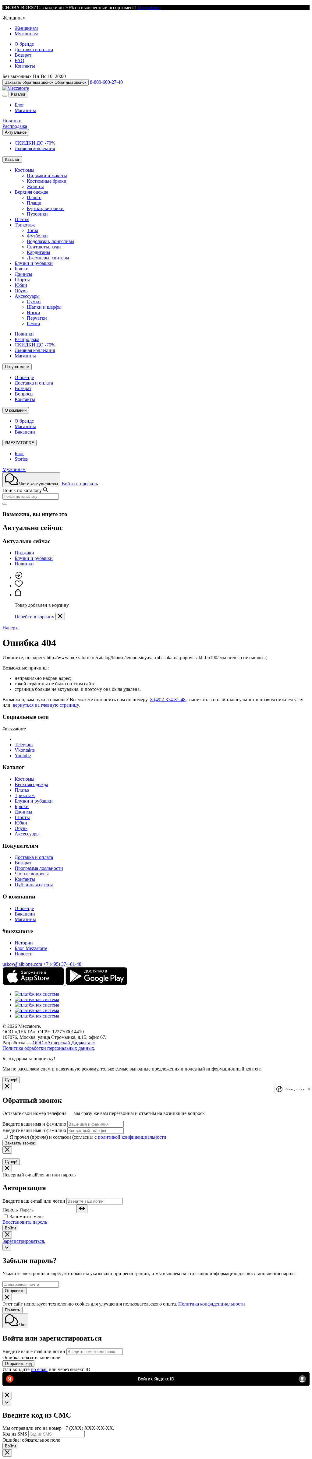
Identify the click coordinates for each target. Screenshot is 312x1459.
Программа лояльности (39, 868)
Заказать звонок (20, 1143)
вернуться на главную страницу (46, 705)
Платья (22, 219)
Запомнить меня (27, 1216)
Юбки (21, 285)
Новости (24, 953)
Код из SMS (14, 1433)
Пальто (34, 197)
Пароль (10, 1209)
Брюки (22, 268)
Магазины (25, 110)
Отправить (14, 1290)
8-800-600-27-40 (106, 82)
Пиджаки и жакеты (47, 175)
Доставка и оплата (34, 49)
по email (39, 1369)
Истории (24, 942)
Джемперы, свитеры (48, 257)
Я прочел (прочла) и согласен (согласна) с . (89, 1137)
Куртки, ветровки (45, 208)
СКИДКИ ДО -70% (35, 143)
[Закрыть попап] (60, 616)
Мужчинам (26, 33)
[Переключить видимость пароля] (81, 1208)
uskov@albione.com (22, 964)
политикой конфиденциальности (132, 1137)
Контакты (25, 66)
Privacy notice (294, 1089)
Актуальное (16, 132)
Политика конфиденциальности (211, 1303)
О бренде (24, 44)
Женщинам (26, 28)
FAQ (19, 60)
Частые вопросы (32, 873)
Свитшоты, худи (44, 246)
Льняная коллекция (35, 148)
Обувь (21, 290)
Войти (10, 1228)
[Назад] (6, 1247)
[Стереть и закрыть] (4, 504)
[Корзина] (18, 594)
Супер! (11, 1080)
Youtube (23, 755)
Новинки (12, 120)
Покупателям (17, 366)
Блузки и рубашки (34, 263)
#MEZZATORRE (19, 443)
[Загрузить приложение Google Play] (96, 983)
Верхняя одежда (31, 192)
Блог (19, 104)
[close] (309, 1089)
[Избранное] (19, 585)
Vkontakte (25, 750)
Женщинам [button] (14, 17)
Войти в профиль (80, 483)
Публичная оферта (34, 884)
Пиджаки (24, 552)
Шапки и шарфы (44, 307)
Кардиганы (38, 252)
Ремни (33, 323)
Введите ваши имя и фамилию (34, 1124)
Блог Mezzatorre (31, 948)
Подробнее (149, 7)
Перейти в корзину (34, 616)
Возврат (23, 55)
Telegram (24, 744)
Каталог (18, 94)
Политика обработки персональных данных (48, 1048)
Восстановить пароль (24, 1222)
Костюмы (24, 170)
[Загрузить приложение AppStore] (34, 983)
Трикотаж (25, 224)
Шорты (22, 279)
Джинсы (23, 274)
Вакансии (25, 431)
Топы (32, 230)
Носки (33, 312)
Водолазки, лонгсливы (50, 241)
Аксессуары (27, 296)
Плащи (34, 203)
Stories (21, 459)
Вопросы (24, 393)
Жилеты (35, 186)
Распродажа (14, 126)
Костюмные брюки (46, 181)
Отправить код (18, 1363)
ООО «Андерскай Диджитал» (64, 1042)
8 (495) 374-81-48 (168, 699)
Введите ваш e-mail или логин (33, 1201)
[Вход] (18, 577)
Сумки (34, 301)
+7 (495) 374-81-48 (62, 964)
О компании (16, 410)
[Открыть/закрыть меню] (4, 96)
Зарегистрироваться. (23, 1241)
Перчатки (37, 318)
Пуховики (37, 213)
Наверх (10, 627)
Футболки (37, 235)
